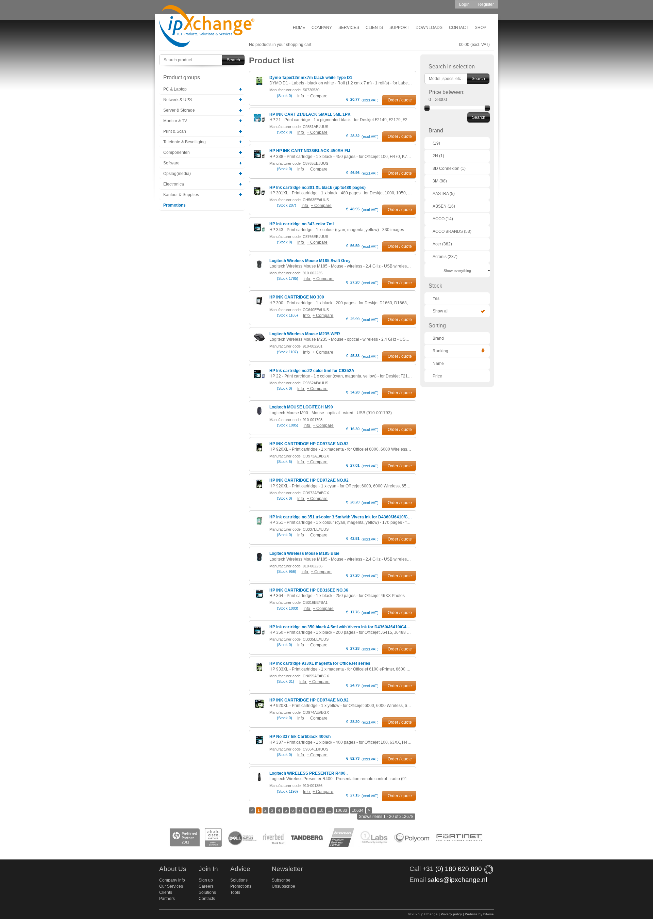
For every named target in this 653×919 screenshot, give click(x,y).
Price (437, 376)
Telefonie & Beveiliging (184, 142)
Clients (374, 27)
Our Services (171, 886)
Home (299, 27)
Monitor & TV (175, 120)
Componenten (176, 152)
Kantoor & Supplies (181, 194)
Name (438, 363)
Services (348, 27)
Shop (480, 27)
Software (171, 163)
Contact (458, 27)
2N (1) (438, 156)
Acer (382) (442, 244)
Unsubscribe (283, 886)
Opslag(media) (177, 173)
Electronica (173, 184)
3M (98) (440, 181)
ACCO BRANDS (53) (452, 231)
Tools (235, 892)
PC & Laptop (175, 89)
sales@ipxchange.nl (457, 879)
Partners (167, 898)
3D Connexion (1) (449, 168)
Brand (438, 338)
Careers (206, 886)
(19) (436, 143)
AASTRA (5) (444, 193)
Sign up (206, 880)
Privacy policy (451, 914)
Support (399, 27)
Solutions (207, 892)
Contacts (207, 898)
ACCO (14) (443, 218)
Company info (172, 880)
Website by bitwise (479, 914)
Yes (436, 298)
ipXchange (206, 26)
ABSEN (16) (444, 206)
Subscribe (281, 880)
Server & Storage (179, 110)
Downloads (429, 27)
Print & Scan (174, 131)
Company (322, 27)
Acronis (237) (445, 256)
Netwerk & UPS (177, 99)
